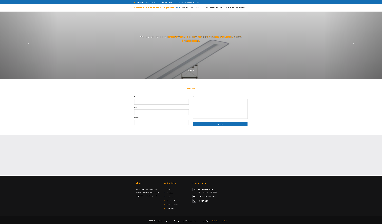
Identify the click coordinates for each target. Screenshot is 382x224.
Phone (136, 118)
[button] (28, 45)
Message (196, 97)
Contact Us (240, 8)
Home (178, 8)
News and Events (227, 8)
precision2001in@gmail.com (189, 2)
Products (195, 8)
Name (136, 97)
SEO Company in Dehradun (223, 221)
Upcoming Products (210, 8)
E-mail (136, 107)
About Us (185, 8)
